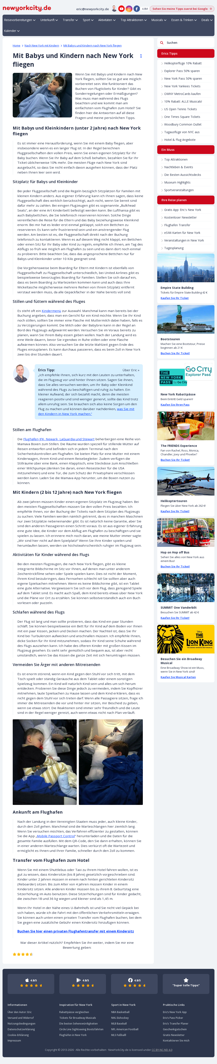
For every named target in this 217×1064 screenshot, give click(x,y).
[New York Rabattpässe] (185, 374)
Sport (86, 20)
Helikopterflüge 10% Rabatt (183, 63)
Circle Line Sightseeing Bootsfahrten (81, 1029)
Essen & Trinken (182, 20)
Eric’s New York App (175, 1012)
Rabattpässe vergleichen (74, 1012)
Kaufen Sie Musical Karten (178, 677)
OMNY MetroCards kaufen (182, 94)
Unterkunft (47, 20)
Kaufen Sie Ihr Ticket (175, 298)
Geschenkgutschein (175, 1029)
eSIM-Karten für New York (182, 233)
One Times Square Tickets (182, 117)
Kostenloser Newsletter (180, 217)
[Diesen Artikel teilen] (139, 56)
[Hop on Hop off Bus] (185, 532)
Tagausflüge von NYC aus (182, 132)
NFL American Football (124, 1029)
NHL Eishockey (120, 1018)
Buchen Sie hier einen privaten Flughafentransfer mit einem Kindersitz (75, 931)
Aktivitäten (105, 20)
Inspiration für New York (75, 1005)
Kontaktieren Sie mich (176, 1040)
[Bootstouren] (185, 319)
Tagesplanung (174, 248)
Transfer (68, 20)
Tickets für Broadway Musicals (77, 1018)
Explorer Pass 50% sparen (182, 71)
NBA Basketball (120, 1012)
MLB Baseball (119, 1023)
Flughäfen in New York (73, 1035)
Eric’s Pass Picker (173, 1018)
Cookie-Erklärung (18, 1035)
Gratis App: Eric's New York (182, 210)
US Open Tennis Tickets (180, 109)
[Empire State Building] (185, 268)
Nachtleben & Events (178, 167)
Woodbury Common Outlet (183, 124)
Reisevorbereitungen (18, 20)
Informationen (17, 1005)
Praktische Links (174, 1005)
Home (16, 45)
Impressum (14, 1040)
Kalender (10, 31)
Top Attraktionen (132, 20)
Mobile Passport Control (56, 836)
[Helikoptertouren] (185, 481)
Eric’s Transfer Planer (175, 1023)
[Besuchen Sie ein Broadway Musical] (185, 639)
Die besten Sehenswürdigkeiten (78, 1023)
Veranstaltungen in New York (184, 240)
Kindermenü (51, 311)
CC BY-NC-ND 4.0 (162, 1050)
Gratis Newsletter (174, 1035)
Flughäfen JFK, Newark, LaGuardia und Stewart (59, 439)
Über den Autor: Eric (20, 1012)
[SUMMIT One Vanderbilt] (185, 587)
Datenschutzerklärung (21, 1029)
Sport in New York (123, 1005)
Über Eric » (130, 370)
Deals (205, 20)
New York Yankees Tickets (182, 86)
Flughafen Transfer (177, 225)
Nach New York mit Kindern (42, 45)
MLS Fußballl (118, 1035)
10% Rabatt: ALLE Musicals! (183, 101)
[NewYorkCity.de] (27, 8)
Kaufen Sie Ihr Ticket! (175, 511)
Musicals (157, 20)
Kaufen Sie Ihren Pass (175, 404)
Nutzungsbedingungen (21, 1023)
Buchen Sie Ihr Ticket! (175, 353)
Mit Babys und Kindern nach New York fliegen (92, 45)
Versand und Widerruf (21, 1018)
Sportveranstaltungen (179, 190)
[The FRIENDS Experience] (185, 426)
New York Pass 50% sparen (183, 78)
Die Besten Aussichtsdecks (182, 175)
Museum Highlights (177, 182)
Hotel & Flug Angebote (180, 140)
